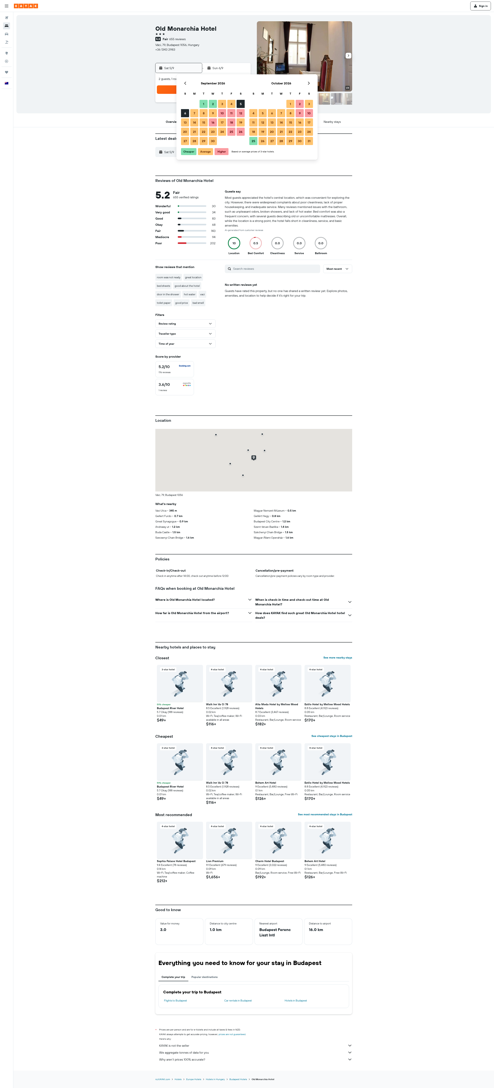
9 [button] (213, 113)
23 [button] (213, 132)
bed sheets (163, 286)
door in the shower (168, 294)
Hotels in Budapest (296, 1000)
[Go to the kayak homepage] (26, 6)
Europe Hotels (193, 1079)
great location (193, 277)
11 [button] (231, 113)
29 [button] (203, 141)
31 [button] (309, 141)
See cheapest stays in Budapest (331, 736)
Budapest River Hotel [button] (170, 708)
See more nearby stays (337, 657)
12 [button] (240, 113)
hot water (189, 294)
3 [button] (222, 104)
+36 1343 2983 (165, 49)
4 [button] (231, 104)
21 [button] (194, 132)
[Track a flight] (7, 61)
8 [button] (204, 113)
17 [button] (222, 122)
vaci (202, 294)
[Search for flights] (7, 18)
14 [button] (194, 122)
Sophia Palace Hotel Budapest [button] (176, 861)
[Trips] (7, 72)
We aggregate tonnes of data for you (184, 1052)
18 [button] (231, 122)
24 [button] (222, 132)
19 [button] (240, 122)
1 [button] (203, 104)
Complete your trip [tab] (173, 977)
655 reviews (177, 39)
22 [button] (203, 132)
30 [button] (213, 141)
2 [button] (213, 104)
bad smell (198, 303)
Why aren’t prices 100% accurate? (182, 1059)
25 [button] (231, 132)
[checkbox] (174, 369)
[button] (6, 6)
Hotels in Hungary (215, 1079)
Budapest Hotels (238, 1079)
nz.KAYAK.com (162, 1079)
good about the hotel (187, 286)
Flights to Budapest (175, 1000)
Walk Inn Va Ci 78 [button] (217, 704)
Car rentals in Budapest (238, 1000)
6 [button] (185, 113)
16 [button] (212, 122)
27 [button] (185, 141)
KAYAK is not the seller (174, 1045)
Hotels (178, 1079)
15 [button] (203, 122)
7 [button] (194, 113)
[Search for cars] (7, 34)
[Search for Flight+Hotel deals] (7, 42)
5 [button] (241, 104)
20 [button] (185, 132)
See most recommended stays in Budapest (325, 814)
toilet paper (164, 303)
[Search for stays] (7, 26)
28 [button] (194, 141)
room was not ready (168, 277)
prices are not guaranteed (232, 1034)
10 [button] (222, 113)
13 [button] (185, 122)
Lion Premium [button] (214, 861)
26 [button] (240, 132)
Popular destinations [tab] (204, 977)
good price (181, 303)
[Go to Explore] (7, 53)
